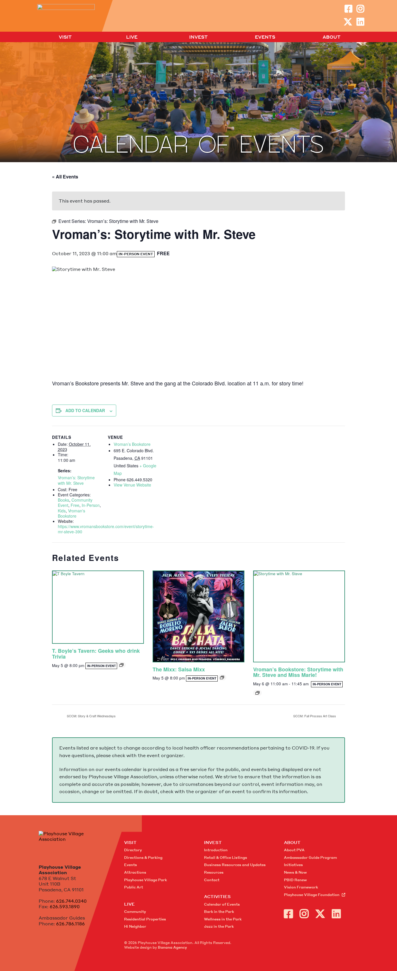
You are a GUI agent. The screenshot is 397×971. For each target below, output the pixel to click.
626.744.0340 (71, 901)
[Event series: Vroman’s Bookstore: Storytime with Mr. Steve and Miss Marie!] (257, 693)
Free (75, 505)
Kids (62, 511)
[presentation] (98, 607)
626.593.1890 (65, 906)
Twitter (348, 21)
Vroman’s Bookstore (132, 444)
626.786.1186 (70, 924)
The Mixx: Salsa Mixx (179, 669)
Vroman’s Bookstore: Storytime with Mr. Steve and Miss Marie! (298, 672)
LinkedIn (360, 21)
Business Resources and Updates (235, 865)
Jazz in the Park (219, 926)
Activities (217, 896)
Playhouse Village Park (145, 880)
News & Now (295, 872)
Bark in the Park (219, 911)
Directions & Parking (143, 857)
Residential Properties (145, 919)
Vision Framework (301, 887)
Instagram (360, 8)
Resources (213, 872)
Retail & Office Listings (225, 857)
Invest (198, 37)
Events (265, 37)
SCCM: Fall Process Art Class (315, 716)
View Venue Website (132, 485)
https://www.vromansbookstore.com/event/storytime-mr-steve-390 (106, 528)
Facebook (348, 8)
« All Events (65, 176)
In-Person (91, 505)
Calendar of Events (222, 904)
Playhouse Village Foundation (311, 895)
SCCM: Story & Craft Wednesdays (91, 716)
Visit (65, 37)
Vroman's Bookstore (71, 513)
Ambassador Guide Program (310, 857)
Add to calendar (85, 410)
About (332, 37)
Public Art (133, 887)
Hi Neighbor (135, 926)
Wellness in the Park (223, 919)
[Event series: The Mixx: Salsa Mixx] (222, 677)
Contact (211, 880)
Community (135, 911)
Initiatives (293, 865)
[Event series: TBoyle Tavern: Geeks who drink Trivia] (121, 665)
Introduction (216, 850)
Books (63, 500)
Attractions (135, 872)
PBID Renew (295, 880)
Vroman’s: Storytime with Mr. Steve (76, 480)
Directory (133, 850)
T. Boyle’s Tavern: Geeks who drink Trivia (96, 653)
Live (131, 37)
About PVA (294, 850)
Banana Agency (172, 947)
